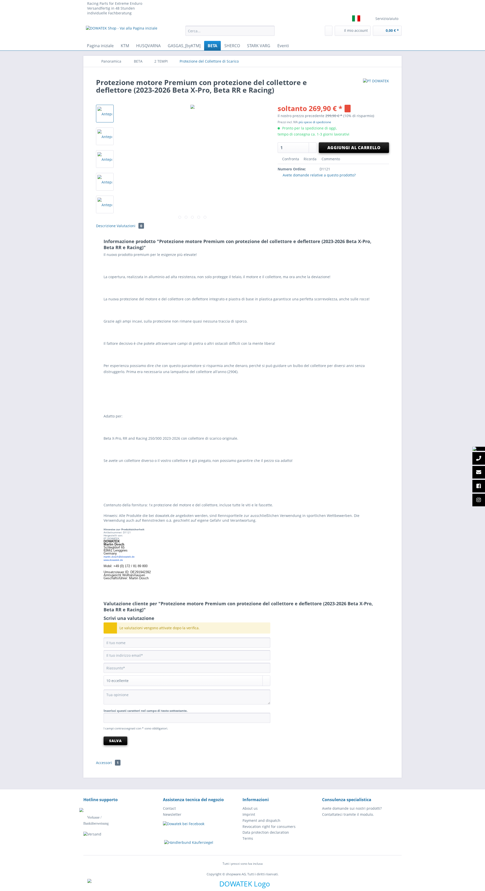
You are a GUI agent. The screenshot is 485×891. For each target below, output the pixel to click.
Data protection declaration (266, 832)
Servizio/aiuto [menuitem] (386, 18)
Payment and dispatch (261, 820)
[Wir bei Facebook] (479, 486)
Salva (115, 740)
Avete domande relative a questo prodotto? (319, 175)
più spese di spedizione (315, 122)
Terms (248, 838)
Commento (330, 158)
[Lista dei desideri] (328, 31)
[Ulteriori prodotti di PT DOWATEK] (376, 87)
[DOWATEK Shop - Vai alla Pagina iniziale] (121, 32)
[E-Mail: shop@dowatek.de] (478, 472)
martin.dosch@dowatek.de (119, 556)
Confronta (290, 158)
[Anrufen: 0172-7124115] (478, 458)
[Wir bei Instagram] (479, 500)
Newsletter (172, 814)
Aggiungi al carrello (354, 147)
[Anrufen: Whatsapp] (478, 449)
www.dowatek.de (113, 560)
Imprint (249, 814)
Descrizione (106, 225)
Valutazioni (129, 225)
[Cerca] (270, 31)
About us (250, 808)
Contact (169, 808)
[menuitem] (230, 33)
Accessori (107, 762)
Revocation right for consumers (269, 826)
